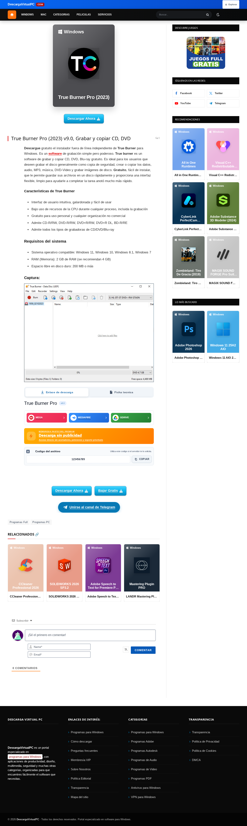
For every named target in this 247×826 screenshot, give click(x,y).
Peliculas (84, 14)
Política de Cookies (204, 750)
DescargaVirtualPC (28, 819)
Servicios (105, 14)
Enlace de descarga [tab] (59, 392)
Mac (43, 14)
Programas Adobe (142, 741)
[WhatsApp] (11, 194)
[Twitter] (11, 159)
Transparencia (80, 787)
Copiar (144, 459)
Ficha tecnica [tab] (123, 392)
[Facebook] (11, 150)
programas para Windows (25, 756)
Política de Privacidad (205, 741)
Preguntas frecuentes (84, 750)
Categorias (61, 14)
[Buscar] (207, 14)
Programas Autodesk (144, 750)
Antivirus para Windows (146, 787)
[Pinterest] (11, 168)
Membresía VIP (81, 760)
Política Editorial (81, 778)
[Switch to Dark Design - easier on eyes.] (218, 14)
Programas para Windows (87, 732)
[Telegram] (11, 185)
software (55, 153)
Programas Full (19, 522)
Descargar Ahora (81, 119)
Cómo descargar (81, 741)
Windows (27, 14)
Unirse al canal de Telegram (92, 507)
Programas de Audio (144, 760)
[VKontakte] (11, 202)
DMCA (196, 760)
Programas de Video (144, 769)
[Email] (11, 176)
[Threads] (11, 211)
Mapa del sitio (79, 797)
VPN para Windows (143, 797)
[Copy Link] (11, 220)
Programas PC (41, 522)
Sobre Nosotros (81, 769)
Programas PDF (141, 778)
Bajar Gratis (108, 491)
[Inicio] (12, 14)
